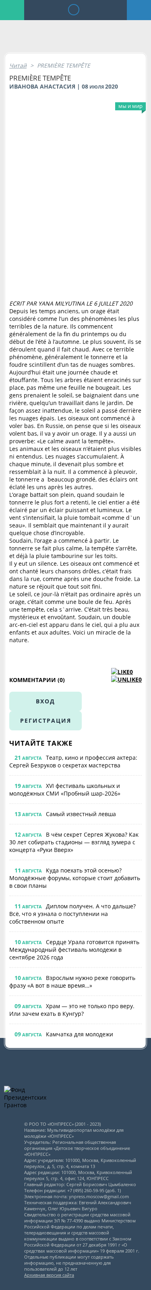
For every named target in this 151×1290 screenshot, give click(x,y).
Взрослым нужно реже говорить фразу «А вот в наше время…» (72, 981)
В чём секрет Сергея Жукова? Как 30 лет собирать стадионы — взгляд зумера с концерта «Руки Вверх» (74, 842)
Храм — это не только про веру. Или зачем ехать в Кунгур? (71, 1009)
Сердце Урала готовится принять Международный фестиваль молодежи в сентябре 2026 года (74, 949)
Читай (18, 65)
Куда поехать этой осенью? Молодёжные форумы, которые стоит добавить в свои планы (74, 877)
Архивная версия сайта (49, 1275)
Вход (45, 701)
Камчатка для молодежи (79, 1034)
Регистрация (45, 720)
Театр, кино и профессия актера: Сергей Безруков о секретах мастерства (73, 761)
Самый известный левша (81, 814)
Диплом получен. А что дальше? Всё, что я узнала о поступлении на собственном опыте (72, 913)
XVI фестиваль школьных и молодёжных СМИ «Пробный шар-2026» (64, 789)
